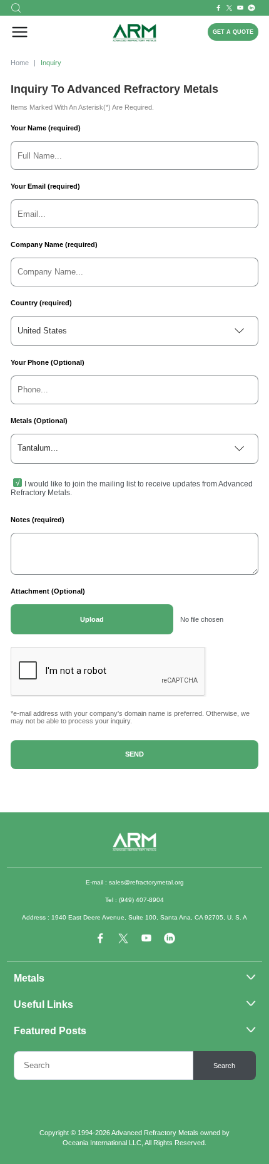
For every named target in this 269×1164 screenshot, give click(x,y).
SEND (134, 754)
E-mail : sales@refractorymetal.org (135, 882)
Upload (92, 619)
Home (20, 62)
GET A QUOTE (233, 32)
